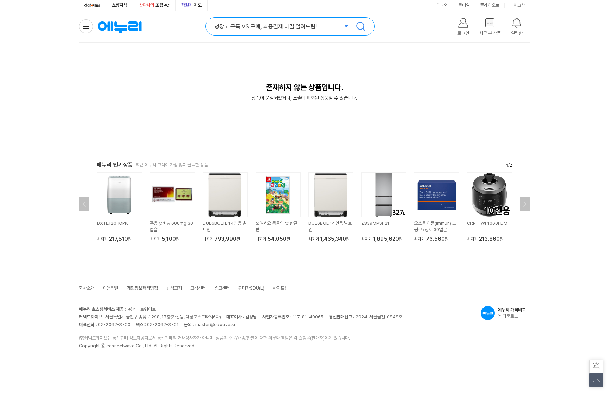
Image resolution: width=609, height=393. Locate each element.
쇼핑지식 (119, 5)
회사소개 (86, 288)
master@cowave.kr (215, 324)
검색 (361, 26)
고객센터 (198, 288)
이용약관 (110, 288)
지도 (191, 5)
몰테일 (464, 5)
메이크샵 (517, 5)
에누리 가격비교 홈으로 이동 (119, 26)
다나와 (442, 5)
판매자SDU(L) (251, 288)
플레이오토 (489, 5)
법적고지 (174, 288)
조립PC (154, 5)
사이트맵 (280, 288)
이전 (84, 204)
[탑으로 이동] (596, 380)
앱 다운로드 (512, 313)
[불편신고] (596, 367)
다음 (525, 204)
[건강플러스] (92, 5)
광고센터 (222, 288)
